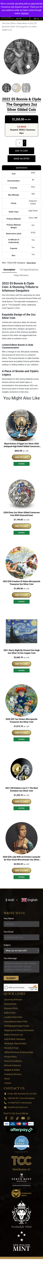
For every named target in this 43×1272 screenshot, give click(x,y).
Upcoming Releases (13, 999)
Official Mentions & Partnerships (18, 1052)
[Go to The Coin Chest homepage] (21, 1160)
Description (9, 269)
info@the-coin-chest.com (18, 1107)
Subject (7, 945)
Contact (7, 1083)
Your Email (8, 932)
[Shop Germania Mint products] (21, 1193)
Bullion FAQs (9, 1013)
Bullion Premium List (13, 1034)
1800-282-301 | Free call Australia (21, 1098)
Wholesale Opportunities (15, 1043)
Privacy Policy (10, 1056)
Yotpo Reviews (21, 275)
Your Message (10, 958)
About (7, 1078)
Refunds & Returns (12, 1065)
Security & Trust (11, 1048)
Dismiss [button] (25, 13)
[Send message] (11, 978)
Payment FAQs (11, 1008)
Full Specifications (29, 269)
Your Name (9, 918)
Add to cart (21, 151)
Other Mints (31, 263)
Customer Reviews (12, 1074)
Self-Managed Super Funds (16, 1026)
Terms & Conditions (13, 1061)
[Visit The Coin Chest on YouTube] (23, 1118)
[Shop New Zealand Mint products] (21, 1241)
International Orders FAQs (16, 1021)
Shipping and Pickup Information (19, 1030)
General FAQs (10, 1004)
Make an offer (21, 158)
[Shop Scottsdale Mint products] (21, 1214)
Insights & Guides (12, 1070)
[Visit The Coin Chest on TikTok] (17, 1118)
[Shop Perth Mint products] (21, 1179)
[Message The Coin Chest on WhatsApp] (28, 1118)
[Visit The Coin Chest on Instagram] (11, 1118)
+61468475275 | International (20, 1103)
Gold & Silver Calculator (14, 1039)
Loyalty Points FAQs (13, 1017)
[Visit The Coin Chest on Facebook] (6, 1118)
